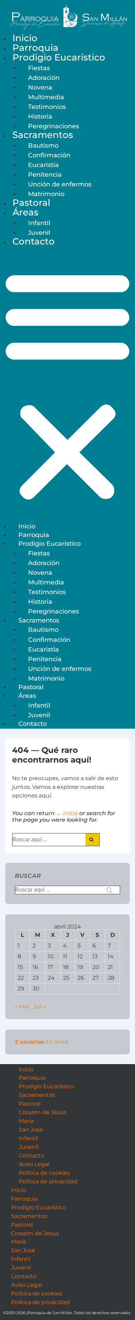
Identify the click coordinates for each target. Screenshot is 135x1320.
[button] (67, 385)
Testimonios (47, 106)
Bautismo (43, 145)
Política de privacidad (48, 1181)
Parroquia (35, 47)
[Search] (92, 839)
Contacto (33, 241)
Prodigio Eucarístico (58, 57)
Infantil (39, 223)
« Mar (22, 1006)
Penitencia (45, 174)
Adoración (44, 77)
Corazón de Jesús (42, 1112)
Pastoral (31, 202)
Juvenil (39, 232)
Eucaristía (43, 164)
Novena (40, 87)
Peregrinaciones (53, 126)
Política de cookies (44, 1173)
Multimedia (46, 97)
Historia (40, 116)
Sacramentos (42, 134)
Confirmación (49, 155)
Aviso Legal (34, 1164)
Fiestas (39, 68)
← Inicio (67, 813)
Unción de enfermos (59, 184)
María (26, 1121)
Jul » (40, 1006)
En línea (41, 1042)
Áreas (25, 212)
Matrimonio (46, 193)
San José (31, 1129)
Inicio (24, 38)
